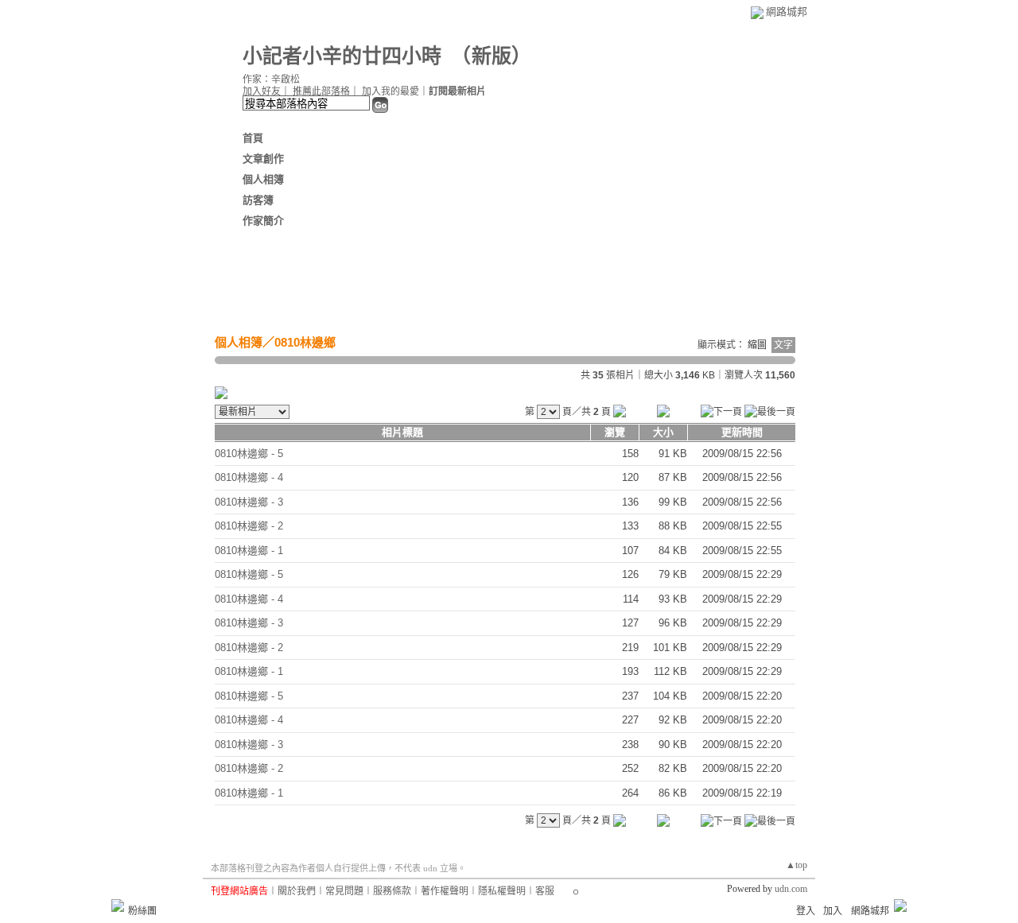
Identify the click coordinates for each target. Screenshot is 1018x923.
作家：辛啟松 (271, 79)
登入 (805, 911)
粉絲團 (142, 911)
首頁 (253, 138)
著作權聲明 (444, 891)
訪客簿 (258, 200)
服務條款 (392, 891)
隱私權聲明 (502, 891)
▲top (796, 865)
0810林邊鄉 (305, 342)
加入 (832, 911)
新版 (491, 56)
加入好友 (262, 91)
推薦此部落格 (321, 91)
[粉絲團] (117, 905)
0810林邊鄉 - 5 (249, 454)
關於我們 (297, 891)
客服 (544, 891)
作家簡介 (263, 221)
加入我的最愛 (390, 91)
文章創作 (263, 159)
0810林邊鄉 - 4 (249, 477)
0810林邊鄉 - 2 (249, 526)
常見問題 (344, 891)
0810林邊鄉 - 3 (249, 502)
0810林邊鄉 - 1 (249, 551)
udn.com (791, 888)
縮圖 (757, 345)
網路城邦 (786, 11)
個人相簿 (263, 179)
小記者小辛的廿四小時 (342, 56)
